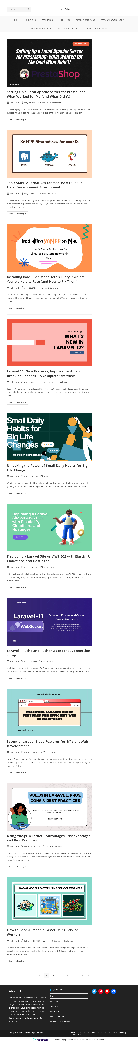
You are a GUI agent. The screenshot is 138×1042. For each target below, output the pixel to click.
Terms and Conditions (116, 1032)
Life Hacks (47, 476)
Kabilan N (14, 102)
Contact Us (91, 1032)
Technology (64, 382)
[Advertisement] (115, 79)
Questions (54, 1001)
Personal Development (60, 1021)
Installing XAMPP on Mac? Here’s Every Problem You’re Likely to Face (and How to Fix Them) (45, 279)
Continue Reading (18, 120)
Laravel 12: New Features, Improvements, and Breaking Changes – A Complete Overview (44, 373)
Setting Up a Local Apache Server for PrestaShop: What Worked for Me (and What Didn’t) (47, 94)
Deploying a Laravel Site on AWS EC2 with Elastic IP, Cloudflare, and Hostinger (48, 558)
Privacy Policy (76, 1034)
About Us (81, 1032)
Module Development (51, 102)
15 (81, 975)
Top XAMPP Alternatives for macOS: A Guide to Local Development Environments (45, 184)
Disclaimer (102, 1032)
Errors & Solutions (48, 193)
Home (53, 996)
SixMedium (69, 9)
